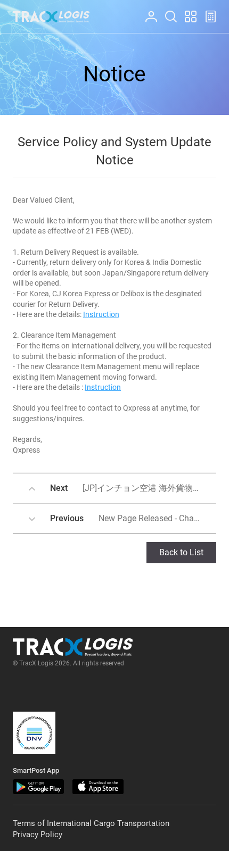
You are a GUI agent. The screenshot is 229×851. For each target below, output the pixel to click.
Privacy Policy (37, 834)
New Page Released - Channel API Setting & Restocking (133, 518)
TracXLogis (51, 16)
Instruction (101, 314)
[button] (34, 733)
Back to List (181, 552)
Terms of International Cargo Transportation (91, 823)
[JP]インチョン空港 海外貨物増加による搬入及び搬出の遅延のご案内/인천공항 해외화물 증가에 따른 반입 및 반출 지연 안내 (133, 488)
